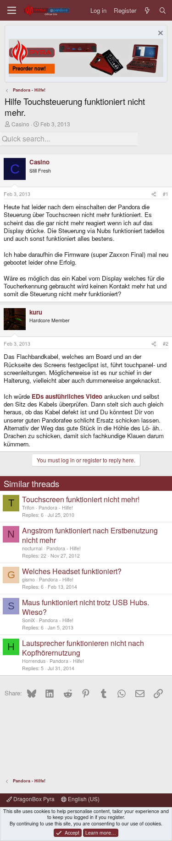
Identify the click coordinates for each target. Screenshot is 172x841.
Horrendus (33, 660)
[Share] (154, 194)
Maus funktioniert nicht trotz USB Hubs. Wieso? (85, 607)
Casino (20, 124)
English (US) (83, 799)
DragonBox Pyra (33, 799)
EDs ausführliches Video (67, 396)
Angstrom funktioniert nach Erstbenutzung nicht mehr (90, 535)
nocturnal (32, 548)
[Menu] (12, 10)
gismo (28, 579)
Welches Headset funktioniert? (72, 571)
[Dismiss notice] (159, 34)
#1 (165, 193)
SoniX (28, 620)
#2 (165, 343)
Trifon (28, 507)
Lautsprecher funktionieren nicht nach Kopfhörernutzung (83, 648)
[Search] (162, 10)
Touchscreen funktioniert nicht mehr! (80, 499)
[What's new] (147, 10)
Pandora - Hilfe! (56, 507)
